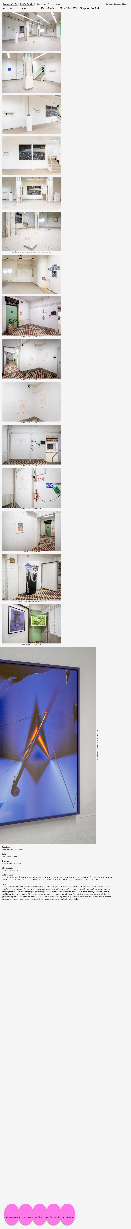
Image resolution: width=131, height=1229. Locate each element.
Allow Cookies (68, 1217)
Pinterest (125, 4)
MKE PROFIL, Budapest (12, 849)
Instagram (109, 4)
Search (57, 4)
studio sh (26, 3)
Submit (39, 4)
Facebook (117, 4)
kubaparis (10, 3)
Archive (51, 4)
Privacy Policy (43, 1217)
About (45, 4)
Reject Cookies (55, 1217)
